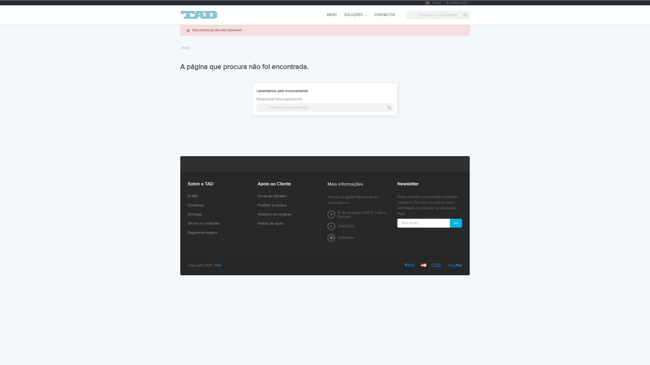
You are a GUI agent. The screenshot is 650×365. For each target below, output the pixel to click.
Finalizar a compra (272, 205)
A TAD (193, 196)
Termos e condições (204, 224)
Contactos (196, 205)
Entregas (195, 214)
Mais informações (345, 184)
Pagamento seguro (203, 233)
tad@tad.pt (346, 238)
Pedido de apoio (270, 224)
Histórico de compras (274, 214)
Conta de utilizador (272, 196)
